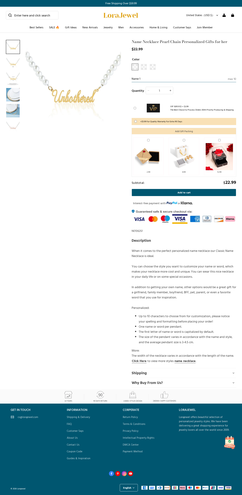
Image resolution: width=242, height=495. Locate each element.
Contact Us (73, 445)
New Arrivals (90, 27)
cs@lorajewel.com (28, 417)
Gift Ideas (71, 27)
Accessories (137, 27)
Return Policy (130, 417)
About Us (72, 438)
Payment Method (133, 451)
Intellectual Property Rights (138, 438)
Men (121, 27)
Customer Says (182, 27)
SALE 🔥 (54, 27)
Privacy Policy (130, 431)
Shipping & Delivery (78, 417)
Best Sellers (36, 27)
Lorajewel (21, 488)
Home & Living (158, 27)
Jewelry (108, 27)
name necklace (185, 360)
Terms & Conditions (134, 424)
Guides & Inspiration (78, 458)
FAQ (69, 424)
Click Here (139, 360)
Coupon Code (74, 451)
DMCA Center (131, 445)
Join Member (205, 27)
